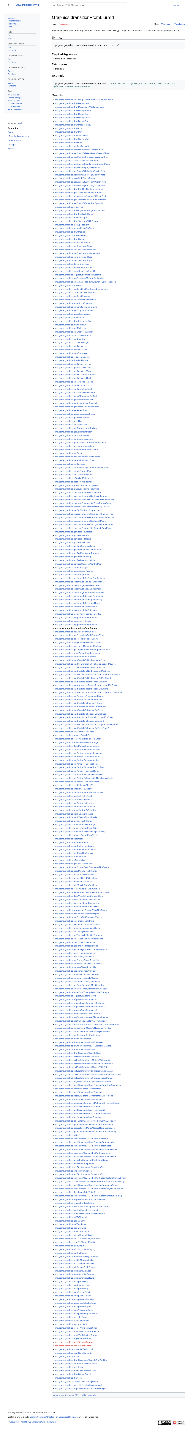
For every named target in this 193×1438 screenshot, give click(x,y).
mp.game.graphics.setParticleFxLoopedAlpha (77, 760)
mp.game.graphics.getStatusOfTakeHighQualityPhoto (80, 171)
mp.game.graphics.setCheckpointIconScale (75, 249)
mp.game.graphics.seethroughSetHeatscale (76, 606)
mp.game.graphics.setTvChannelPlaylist (74, 1235)
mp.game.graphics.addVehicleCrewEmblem (76, 885)
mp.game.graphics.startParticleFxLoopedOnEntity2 (79, 721)
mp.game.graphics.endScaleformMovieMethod (77, 1106)
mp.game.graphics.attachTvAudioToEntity (75, 374)
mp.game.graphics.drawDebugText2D (73, 125)
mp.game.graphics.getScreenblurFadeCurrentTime (79, 635)
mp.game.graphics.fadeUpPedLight (72, 225)
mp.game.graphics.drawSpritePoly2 (72, 139)
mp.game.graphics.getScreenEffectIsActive (75, 1303)
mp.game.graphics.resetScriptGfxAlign (73, 303)
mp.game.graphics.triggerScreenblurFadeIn (76, 617)
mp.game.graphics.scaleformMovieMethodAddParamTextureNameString (89, 1181)
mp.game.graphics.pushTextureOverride (74, 1342)
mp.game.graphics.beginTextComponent (74, 1163)
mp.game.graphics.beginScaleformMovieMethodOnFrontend (84, 1096)
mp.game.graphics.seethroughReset (72, 574)
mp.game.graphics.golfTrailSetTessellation (75, 546)
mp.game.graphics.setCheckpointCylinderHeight (78, 253)
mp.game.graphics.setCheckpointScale (73, 246)
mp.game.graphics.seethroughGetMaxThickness (78, 585)
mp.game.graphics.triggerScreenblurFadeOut (77, 624)
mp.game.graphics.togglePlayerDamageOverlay (78, 614)
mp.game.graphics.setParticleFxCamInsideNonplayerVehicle (84, 778)
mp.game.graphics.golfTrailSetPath (72, 535)
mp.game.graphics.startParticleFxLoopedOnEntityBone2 (82, 728)
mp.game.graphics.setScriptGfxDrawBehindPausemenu (81, 289)
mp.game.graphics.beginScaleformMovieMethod (78, 1088)
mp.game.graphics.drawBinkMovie (71, 360)
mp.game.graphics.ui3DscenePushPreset (75, 1267)
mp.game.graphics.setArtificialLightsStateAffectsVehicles (82, 467)
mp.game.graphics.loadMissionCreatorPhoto (76, 160)
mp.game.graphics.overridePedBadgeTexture (76, 449)
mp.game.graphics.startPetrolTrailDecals (74, 846)
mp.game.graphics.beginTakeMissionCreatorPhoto (79, 149)
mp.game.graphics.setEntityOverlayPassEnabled (78, 1385)
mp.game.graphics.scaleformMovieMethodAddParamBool (82, 1153)
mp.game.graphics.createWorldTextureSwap (76, 1328)
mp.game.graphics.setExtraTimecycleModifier (77, 978)
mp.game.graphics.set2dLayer (69, 1367)
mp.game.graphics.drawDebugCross (72, 117)
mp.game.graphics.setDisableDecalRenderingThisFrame (82, 867)
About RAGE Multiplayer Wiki (33, 1422)
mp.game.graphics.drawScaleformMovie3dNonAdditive (81, 1360)
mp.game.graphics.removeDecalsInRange (75, 824)
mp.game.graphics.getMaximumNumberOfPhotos (79, 192)
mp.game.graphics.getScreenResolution (74, 399)
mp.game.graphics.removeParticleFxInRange (76, 742)
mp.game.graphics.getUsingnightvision (73, 432)
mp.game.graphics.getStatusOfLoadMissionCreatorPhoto (82, 164)
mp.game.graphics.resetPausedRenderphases (77, 653)
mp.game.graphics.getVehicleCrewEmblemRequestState (82, 892)
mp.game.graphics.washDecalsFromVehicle (76, 817)
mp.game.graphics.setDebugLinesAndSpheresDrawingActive (84, 99)
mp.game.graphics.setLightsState (71, 1317)
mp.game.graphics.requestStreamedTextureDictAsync (81, 1388)
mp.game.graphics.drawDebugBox (71, 114)
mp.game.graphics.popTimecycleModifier (74, 956)
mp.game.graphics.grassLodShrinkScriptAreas (77, 485)
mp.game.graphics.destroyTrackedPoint (74, 482)
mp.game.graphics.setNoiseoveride (72, 435)
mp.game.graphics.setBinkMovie (70, 346)
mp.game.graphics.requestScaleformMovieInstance (79, 1003)
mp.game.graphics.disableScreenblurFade (75, 632)
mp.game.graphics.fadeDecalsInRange (73, 821)
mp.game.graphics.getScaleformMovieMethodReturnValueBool (85, 1128)
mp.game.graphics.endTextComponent (73, 1171)
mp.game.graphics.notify (67, 1356)
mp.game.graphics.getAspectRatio (71, 410)
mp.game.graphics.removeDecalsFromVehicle (77, 835)
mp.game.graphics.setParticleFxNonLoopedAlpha (79, 699)
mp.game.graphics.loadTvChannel (71, 1253)
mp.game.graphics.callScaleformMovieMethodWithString (82, 1067)
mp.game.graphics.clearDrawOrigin (72, 342)
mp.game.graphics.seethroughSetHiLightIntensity (78, 599)
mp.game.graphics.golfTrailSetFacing (73, 556)
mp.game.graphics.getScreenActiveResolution (77, 406)
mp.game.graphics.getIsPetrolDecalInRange (76, 871)
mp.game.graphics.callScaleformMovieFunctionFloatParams (84, 1063)
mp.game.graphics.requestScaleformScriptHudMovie (80, 1199)
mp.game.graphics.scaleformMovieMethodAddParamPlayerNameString (89, 1188)
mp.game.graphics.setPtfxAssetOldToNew (75, 806)
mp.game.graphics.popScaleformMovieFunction (78, 1117)
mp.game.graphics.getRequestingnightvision (76, 428)
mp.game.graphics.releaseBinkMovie (72, 357)
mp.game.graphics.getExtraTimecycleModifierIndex (79, 985)
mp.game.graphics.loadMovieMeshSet (73, 389)
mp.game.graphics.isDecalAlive (70, 860)
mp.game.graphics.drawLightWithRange (74, 214)
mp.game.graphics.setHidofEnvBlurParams (75, 656)
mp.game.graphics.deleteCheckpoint (72, 264)
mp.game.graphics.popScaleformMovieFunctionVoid (80, 1110)
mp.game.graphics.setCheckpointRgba (73, 257)
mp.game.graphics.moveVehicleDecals (73, 881)
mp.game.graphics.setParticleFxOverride (74, 803)
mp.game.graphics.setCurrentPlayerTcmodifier (77, 960)
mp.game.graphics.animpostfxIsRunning (74, 1299)
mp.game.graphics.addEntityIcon (71, 328)
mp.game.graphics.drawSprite (69, 317)
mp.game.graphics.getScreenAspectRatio (75, 414)
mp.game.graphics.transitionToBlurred (73, 621)
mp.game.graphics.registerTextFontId (73, 1338)
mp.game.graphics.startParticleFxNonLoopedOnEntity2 (81, 689)
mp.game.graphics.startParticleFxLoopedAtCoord (78, 703)
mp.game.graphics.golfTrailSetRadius (73, 539)
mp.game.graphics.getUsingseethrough (74, 571)
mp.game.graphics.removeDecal (70, 856)
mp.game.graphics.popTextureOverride (74, 1345)
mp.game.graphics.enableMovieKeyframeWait (77, 1256)
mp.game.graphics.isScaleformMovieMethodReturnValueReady (85, 1121)
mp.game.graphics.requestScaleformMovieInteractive (80, 1006)
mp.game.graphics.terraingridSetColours (74, 1278)
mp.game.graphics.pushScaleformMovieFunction (78, 1092)
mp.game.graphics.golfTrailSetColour (73, 542)
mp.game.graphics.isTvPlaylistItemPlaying (75, 1249)
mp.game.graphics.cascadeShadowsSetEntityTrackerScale (83, 503)
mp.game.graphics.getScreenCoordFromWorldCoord (80, 442)
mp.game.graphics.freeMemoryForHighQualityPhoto (80, 175)
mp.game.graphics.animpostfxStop (71, 1288)
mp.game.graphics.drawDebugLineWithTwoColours (79, 107)
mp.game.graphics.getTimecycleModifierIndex (77, 946)
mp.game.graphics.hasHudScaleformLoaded (76, 1210)
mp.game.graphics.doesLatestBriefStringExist (77, 1192)
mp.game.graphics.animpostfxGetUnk (73, 1295)
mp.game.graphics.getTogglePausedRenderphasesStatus (82, 649)
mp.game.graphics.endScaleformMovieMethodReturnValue (83, 1113)
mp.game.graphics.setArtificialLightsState (75, 460)
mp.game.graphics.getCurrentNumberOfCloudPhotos (80, 199)
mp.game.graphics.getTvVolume (70, 1228)
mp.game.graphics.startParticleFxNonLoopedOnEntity (81, 681)
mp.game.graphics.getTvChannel (71, 1221)
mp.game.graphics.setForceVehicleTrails (74, 921)
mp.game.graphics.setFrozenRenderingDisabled (78, 646)
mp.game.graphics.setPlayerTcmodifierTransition (78, 963)
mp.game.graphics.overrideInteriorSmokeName (78, 899)
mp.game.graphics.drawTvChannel (72, 1231)
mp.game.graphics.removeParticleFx (72, 735)
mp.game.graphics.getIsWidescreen (72, 417)
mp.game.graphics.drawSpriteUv (70, 325)
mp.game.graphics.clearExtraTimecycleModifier (77, 981)
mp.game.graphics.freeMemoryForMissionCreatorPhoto (82, 157)
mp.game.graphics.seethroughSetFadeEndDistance (80, 582)
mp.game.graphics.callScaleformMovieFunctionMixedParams (84, 1078)
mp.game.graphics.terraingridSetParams (74, 1274)
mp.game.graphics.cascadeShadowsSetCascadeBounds (82, 496)
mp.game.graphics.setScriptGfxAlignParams (76, 307)
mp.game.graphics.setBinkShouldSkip (73, 385)
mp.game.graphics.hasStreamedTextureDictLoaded (79, 278)
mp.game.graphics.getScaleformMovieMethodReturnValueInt (84, 1124)
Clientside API (71, 1395)
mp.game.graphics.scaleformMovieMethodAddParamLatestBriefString (88, 1196)
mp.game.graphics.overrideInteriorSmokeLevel (77, 903)
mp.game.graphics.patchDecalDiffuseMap (75, 874)
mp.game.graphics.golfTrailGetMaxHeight (75, 560)
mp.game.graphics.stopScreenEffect (72, 1292)
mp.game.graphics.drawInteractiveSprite (74, 321)
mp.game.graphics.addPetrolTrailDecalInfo (75, 849)
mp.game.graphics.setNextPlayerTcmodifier (76, 967)
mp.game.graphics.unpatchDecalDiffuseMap (76, 878)
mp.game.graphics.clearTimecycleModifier (75, 942)
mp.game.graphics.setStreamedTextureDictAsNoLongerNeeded (85, 282)
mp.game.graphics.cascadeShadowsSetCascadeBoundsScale (84, 499)
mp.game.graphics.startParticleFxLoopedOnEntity (79, 710)
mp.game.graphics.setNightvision (71, 424)
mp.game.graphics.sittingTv (68, 1135)
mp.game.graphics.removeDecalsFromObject (77, 828)
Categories (58, 1395)
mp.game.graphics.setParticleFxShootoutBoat (77, 781)
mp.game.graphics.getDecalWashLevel (73, 863)
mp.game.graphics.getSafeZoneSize (72, 314)
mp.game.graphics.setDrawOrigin (71, 339)
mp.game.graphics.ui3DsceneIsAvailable (74, 1263)
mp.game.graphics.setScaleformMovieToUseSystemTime (82, 1031)
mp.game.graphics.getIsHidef (69, 421)
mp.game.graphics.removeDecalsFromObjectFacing (80, 831)
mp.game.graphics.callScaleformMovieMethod (77, 1056)
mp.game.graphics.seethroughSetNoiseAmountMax (79, 596)
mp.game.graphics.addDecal (69, 839)
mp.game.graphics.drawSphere (70, 239)
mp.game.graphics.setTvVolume (70, 1224)
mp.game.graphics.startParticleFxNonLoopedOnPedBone (82, 671)
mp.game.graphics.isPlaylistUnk (70, 1245)
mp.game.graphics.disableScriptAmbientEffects (77, 924)
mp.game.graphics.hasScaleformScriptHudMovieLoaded (82, 1206)
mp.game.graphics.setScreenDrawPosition (75, 299)
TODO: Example (88, 1395)
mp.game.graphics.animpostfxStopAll (73, 1306)
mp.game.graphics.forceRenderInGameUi (75, 271)
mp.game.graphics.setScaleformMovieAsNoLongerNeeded (83, 1028)
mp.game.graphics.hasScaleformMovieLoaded (77, 1013)
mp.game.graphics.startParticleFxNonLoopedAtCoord (80, 660)
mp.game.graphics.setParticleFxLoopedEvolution (78, 753)
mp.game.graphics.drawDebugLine (72, 103)
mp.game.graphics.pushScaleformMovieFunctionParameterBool (85, 1156)
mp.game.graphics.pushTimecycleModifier (75, 953)
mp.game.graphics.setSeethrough (71, 567)
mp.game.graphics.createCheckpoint (72, 242)
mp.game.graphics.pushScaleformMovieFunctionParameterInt (84, 1142)
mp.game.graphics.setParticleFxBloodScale (76, 1363)
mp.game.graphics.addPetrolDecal (71, 842)
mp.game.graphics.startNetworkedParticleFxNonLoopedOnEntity (86, 685)
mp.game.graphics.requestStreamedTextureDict (78, 275)
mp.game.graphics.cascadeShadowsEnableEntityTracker (82, 506)
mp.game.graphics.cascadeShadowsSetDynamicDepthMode (84, 524)
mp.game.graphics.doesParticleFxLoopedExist (77, 746)
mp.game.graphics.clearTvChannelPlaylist (75, 1242)
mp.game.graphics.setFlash (68, 453)
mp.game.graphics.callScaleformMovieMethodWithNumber (83, 1060)
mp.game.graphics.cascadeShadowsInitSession (78, 492)
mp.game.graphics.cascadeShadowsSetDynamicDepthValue (84, 528)
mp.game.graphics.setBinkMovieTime (73, 364)
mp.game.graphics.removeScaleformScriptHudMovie (80, 1213)
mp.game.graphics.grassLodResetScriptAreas (77, 489)
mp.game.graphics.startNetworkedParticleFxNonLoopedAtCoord (86, 664)
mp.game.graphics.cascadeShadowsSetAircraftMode (80, 521)
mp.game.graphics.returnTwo (69, 207)
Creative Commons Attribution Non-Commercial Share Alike (54, 1417)
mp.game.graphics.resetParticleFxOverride (75, 810)
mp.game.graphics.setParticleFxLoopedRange (77, 771)
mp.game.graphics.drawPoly (68, 132)
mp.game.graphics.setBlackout (70, 464)
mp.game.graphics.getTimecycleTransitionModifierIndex (81, 949)
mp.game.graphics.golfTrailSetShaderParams (77, 553)
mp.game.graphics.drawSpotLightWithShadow (77, 221)
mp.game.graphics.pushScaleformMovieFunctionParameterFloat (86, 1149)
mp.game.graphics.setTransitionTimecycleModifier (79, 938)
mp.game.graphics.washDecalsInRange (74, 814)
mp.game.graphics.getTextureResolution (74, 446)
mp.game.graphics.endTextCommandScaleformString (80, 1167)
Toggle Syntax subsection (6, 133)
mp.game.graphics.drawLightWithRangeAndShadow (80, 210)
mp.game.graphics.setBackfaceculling (73, 146)
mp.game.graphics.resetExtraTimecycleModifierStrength (82, 992)
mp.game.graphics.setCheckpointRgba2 (74, 260)
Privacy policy (13, 1422)
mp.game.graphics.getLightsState (71, 1324)
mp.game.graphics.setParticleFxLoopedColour (77, 756)
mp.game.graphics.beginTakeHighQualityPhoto (77, 167)
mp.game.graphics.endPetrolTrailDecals (74, 853)
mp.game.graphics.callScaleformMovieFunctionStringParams (84, 1071)
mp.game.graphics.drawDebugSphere (73, 110)
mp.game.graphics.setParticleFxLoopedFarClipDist (79, 767)
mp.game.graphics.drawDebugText (72, 121)
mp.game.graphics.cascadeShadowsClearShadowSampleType (85, 517)
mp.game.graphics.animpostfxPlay (71, 1281)
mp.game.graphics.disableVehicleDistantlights (77, 913)
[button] (9, 5)
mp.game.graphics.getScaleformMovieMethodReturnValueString (86, 1131)
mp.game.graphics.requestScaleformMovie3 (76, 1010)
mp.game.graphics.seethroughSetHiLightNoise (77, 603)
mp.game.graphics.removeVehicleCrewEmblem (77, 889)
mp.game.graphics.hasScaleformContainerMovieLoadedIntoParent (87, 1024)
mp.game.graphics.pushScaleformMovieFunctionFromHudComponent (88, 1085)
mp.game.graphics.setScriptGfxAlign (72, 296)
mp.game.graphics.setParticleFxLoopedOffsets (77, 749)
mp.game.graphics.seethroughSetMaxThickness (78, 589)
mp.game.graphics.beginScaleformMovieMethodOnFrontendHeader (87, 1103)
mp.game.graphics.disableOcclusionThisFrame (77, 456)
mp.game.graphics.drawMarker (70, 232)
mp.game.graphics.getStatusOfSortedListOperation (79, 203)
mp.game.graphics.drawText (68, 1378)
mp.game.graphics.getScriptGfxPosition (74, 310)
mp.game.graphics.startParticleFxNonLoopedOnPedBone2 (83, 678)
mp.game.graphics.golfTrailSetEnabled (73, 532)
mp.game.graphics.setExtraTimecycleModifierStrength (81, 988)
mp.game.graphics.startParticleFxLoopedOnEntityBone (81, 714)
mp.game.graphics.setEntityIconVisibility (74, 332)
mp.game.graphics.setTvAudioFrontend (74, 382)
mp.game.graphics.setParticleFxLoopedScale (76, 764)
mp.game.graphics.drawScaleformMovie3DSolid (78, 1053)
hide (19, 123)
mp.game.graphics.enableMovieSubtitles (74, 1260)
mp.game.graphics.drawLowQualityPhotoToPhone (79, 189)
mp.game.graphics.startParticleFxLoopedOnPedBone (80, 706)
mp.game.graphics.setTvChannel (71, 1217)
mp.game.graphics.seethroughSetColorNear (76, 610)
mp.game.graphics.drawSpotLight (71, 217)
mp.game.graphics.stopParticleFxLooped (74, 731)
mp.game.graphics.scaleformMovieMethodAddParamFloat (83, 1146)
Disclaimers (51, 1422)
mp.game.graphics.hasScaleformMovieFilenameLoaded (82, 1017)
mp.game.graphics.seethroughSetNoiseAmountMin (79, 592)
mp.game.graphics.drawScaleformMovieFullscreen (79, 1042)
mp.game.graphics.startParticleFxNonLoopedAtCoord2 (81, 667)
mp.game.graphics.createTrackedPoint (73, 471)
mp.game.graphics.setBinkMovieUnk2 (73, 378)
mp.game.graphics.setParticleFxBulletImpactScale (79, 792)
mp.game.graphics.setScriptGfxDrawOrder (75, 292)
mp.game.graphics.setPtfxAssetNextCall (74, 799)
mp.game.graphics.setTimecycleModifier (74, 931)
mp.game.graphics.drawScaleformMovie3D (75, 1049)
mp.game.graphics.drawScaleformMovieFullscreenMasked (83, 1046)
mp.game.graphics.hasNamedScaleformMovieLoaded (81, 1021)
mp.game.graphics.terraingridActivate (73, 1271)
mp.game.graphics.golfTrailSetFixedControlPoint (78, 549)
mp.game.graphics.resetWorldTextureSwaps (76, 1335)
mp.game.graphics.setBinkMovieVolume (74, 371)
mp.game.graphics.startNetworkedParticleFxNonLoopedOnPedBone (87, 674)
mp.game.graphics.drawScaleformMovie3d (75, 1370)
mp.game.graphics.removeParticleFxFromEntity (78, 739)
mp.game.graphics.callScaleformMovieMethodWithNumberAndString (88, 1074)
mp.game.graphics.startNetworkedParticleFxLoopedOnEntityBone (86, 724)
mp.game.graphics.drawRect (69, 285)
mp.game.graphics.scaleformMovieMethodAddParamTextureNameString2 (90, 1178)
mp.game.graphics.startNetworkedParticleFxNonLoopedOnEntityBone (88, 692)
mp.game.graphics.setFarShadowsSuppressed (77, 510)
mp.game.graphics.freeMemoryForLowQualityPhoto (80, 185)
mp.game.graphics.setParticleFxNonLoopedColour (79, 696)
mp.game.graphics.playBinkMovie (71, 349)
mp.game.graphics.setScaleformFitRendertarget (78, 1035)
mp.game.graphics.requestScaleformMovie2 (76, 999)
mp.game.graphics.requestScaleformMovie (75, 996)
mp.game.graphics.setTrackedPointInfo (74, 474)
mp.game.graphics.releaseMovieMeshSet (75, 392)
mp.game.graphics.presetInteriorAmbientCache (77, 928)
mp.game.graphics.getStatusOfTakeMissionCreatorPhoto (82, 153)
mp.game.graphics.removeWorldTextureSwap (77, 1331)
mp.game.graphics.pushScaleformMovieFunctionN (79, 1099)
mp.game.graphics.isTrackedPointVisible (74, 478)
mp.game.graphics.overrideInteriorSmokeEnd (77, 906)
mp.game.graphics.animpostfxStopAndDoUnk (77, 1313)
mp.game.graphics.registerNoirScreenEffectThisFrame (81, 910)
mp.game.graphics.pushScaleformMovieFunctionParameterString (86, 1185)
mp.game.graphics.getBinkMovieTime (73, 367)
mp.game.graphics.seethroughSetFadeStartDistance (80, 578)
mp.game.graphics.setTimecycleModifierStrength (78, 935)
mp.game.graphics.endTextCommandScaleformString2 (81, 1174)
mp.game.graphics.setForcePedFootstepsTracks (78, 917)
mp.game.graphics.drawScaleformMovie (74, 1038)
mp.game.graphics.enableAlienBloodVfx (74, 789)
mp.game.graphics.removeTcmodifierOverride (77, 974)
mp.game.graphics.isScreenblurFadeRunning (76, 639)
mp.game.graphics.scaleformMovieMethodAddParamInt (81, 1138)
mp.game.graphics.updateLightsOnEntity (74, 228)
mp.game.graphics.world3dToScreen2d (74, 1353)
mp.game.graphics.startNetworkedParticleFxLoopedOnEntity (84, 717)
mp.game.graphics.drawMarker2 (70, 235)
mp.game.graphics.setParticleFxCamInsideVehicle (79, 774)
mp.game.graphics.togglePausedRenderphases (78, 642)
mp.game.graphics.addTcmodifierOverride (75, 971)
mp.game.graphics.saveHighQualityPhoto (75, 178)
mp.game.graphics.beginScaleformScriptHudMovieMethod (83, 1081)
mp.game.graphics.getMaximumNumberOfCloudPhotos (81, 196)
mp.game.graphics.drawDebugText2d (73, 1374)
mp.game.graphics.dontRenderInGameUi (75, 267)
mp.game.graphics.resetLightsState (72, 1320)
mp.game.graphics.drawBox (68, 142)
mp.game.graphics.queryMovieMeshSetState (76, 396)
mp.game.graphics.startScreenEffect (72, 1285)
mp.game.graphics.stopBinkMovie (71, 353)
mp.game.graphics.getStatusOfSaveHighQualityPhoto (80, 182)
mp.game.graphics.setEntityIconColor (73, 335)
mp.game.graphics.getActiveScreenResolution (77, 403)
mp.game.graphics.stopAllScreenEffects (74, 1310)
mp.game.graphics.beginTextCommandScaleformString (81, 1160)
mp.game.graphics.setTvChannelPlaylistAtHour (77, 1238)
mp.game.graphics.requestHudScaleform (74, 1203)
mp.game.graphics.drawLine (68, 128)
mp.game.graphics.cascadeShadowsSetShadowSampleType (84, 514)
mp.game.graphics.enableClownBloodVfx (74, 785)
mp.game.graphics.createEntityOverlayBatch (76, 1381)
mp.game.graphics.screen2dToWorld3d (74, 1349)
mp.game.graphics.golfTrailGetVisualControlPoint (78, 564)
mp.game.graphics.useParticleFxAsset (73, 796)
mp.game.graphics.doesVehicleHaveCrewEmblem (79, 896)
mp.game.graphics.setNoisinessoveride (74, 439)
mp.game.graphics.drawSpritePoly (71, 135)
